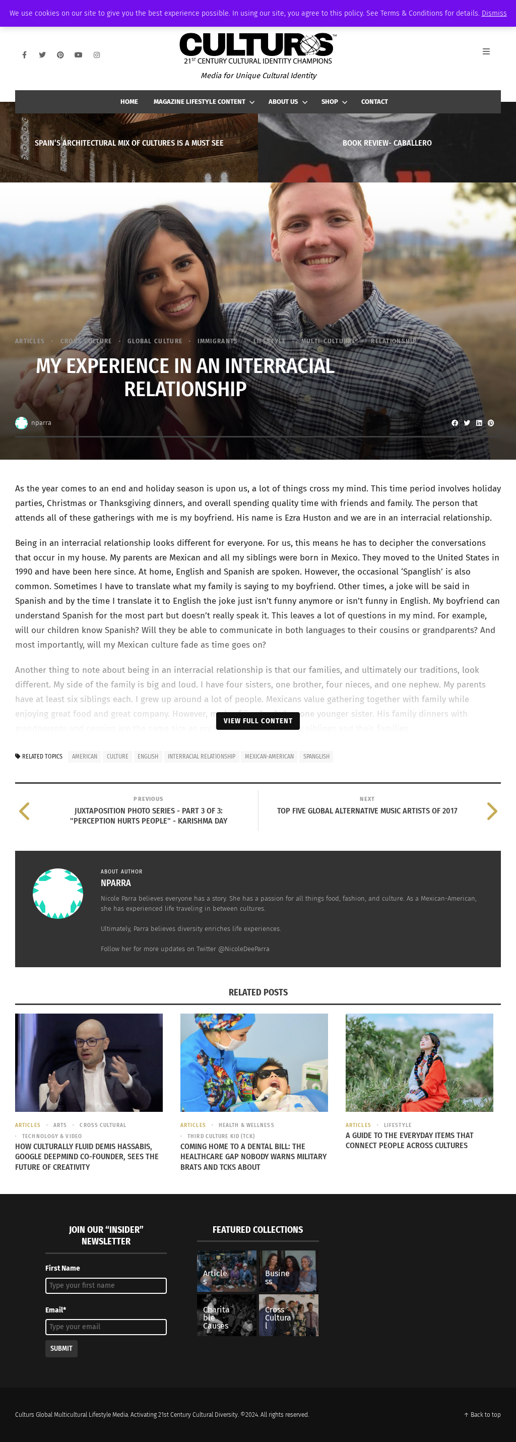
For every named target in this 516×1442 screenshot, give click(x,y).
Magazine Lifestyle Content (199, 101)
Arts (60, 1125)
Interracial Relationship (201, 756)
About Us (283, 101)
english (148, 756)
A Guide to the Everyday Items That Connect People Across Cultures (410, 1141)
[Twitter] (42, 55)
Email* (55, 1310)
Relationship (394, 341)
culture (117, 756)
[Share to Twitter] (467, 423)
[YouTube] (79, 55)
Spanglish (316, 756)
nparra (41, 422)
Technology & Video (52, 1136)
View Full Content (258, 720)
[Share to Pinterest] (491, 423)
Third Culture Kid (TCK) (221, 1136)
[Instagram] (97, 55)
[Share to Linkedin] (479, 423)
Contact (374, 101)
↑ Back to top (482, 1414)
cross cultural (103, 1125)
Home (129, 101)
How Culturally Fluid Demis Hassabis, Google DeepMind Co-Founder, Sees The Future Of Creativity (87, 1157)
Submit (61, 1348)
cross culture (86, 341)
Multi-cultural (328, 341)
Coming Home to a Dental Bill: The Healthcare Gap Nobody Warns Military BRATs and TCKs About (253, 1157)
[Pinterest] (60, 55)
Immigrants (218, 341)
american (84, 756)
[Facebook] (24, 55)
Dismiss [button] (494, 13)
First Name (62, 1268)
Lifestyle (269, 341)
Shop (329, 101)
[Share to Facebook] (454, 423)
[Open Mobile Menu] (492, 55)
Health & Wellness (247, 1125)
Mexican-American (269, 756)
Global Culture (154, 341)
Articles (30, 341)
